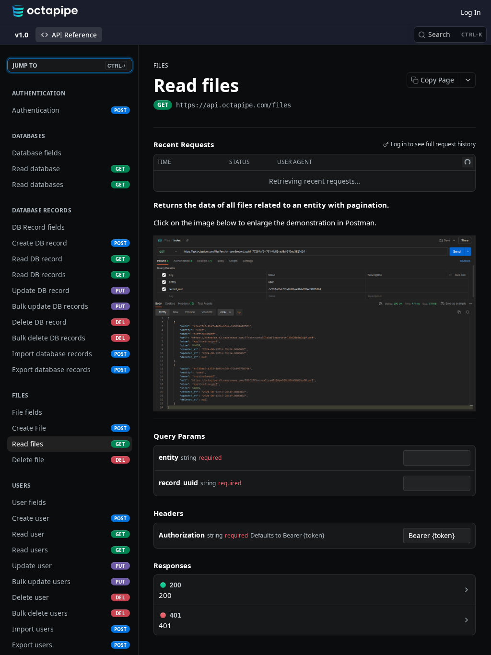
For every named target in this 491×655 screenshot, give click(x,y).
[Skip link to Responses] (147, 565)
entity (168, 457)
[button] (314, 322)
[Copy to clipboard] (300, 106)
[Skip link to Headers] (147, 513)
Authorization (182, 534)
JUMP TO (68, 65)
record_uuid (178, 482)
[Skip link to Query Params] (147, 436)
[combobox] (436, 458)
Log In (471, 12)
